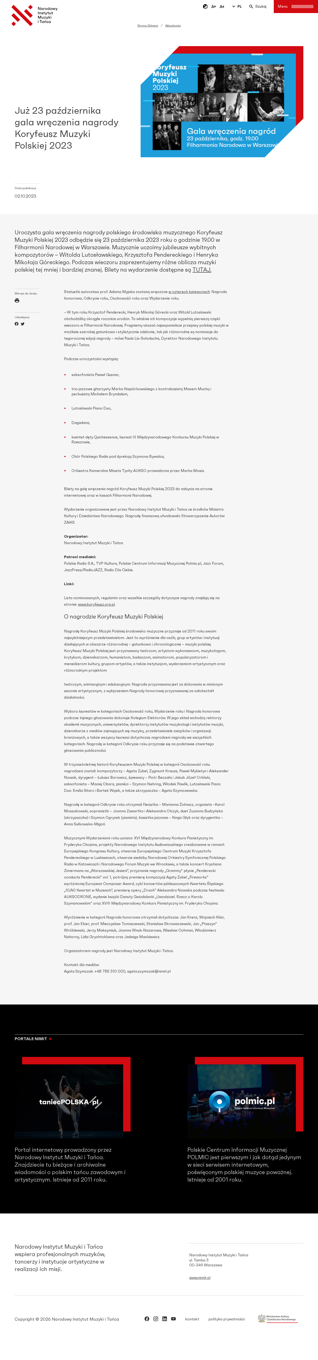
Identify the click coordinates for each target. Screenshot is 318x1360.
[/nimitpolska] (155, 1320)
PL (239, 6)
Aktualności (173, 25)
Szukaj (260, 6)
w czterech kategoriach (189, 292)
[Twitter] (22, 324)
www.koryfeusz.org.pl (96, 604)
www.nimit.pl (199, 1278)
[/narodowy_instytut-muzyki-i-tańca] (164, 1320)
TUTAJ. (202, 270)
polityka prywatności (226, 1319)
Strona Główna (147, 25)
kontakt (192, 1319)
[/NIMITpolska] (147, 1320)
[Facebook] (16, 324)
